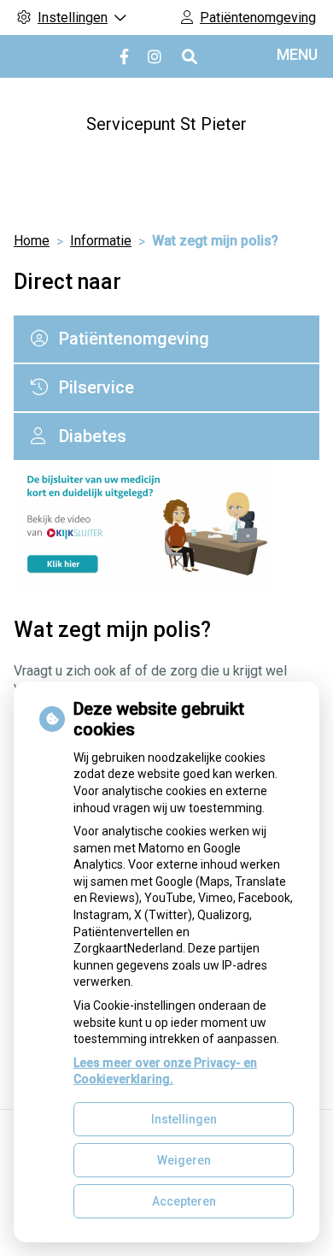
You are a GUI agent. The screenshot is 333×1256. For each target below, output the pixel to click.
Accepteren (184, 1201)
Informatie (100, 241)
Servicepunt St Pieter (166, 124)
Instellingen (184, 1119)
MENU (297, 54)
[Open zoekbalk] (188, 57)
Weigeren (184, 1160)
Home (32, 241)
